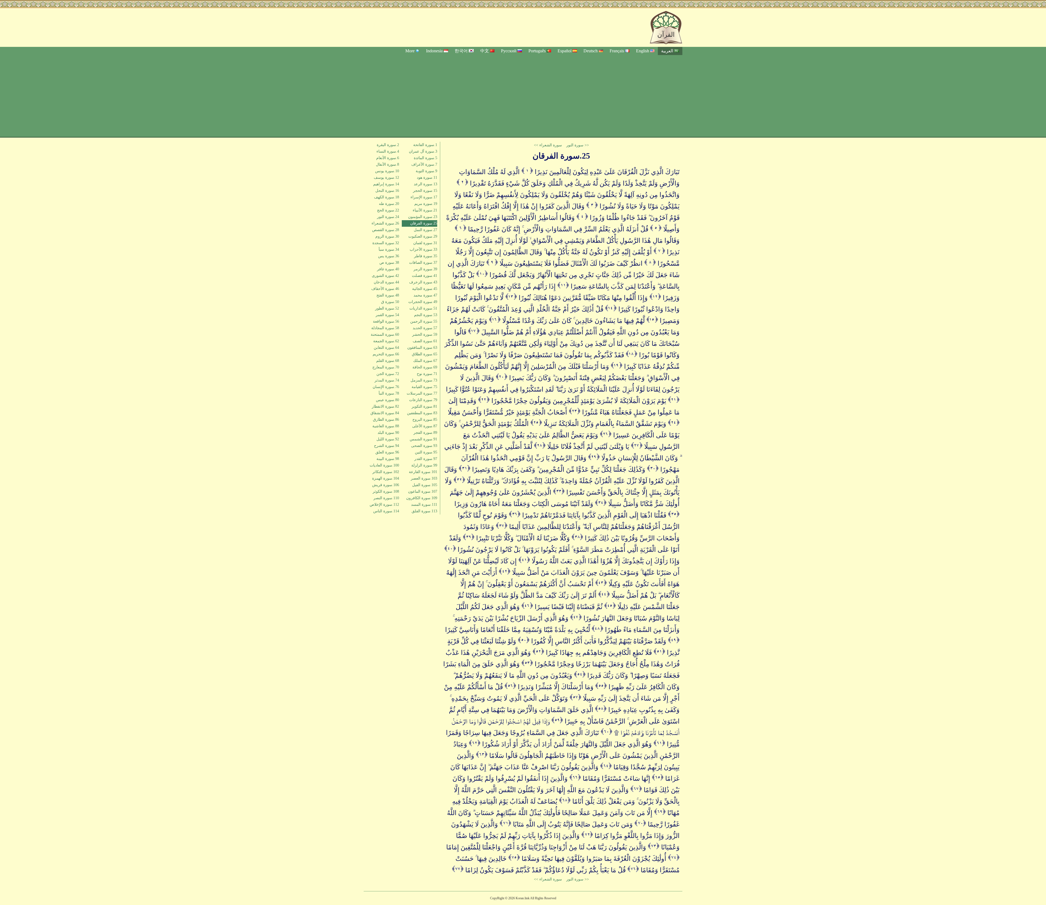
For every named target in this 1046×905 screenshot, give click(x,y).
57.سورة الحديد (425, 328)
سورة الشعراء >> (548, 145)
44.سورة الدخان (386, 282)
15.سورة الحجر (425, 191)
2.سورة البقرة (388, 145)
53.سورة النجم (425, 315)
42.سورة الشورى (385, 276)
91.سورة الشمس (423, 439)
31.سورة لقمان (425, 243)
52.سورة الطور (387, 308)
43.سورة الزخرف (423, 282)
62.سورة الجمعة (386, 341)
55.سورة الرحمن (423, 321)
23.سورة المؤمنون (422, 217)
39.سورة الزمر (425, 269)
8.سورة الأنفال (387, 164)
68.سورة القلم (387, 361)
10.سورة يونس (387, 171)
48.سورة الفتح (387, 295)
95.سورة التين (426, 452)
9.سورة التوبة (426, 171)
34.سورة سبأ (389, 249)
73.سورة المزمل (424, 380)
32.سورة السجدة (385, 243)
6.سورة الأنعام (387, 158)
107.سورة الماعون (422, 491)
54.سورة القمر (387, 315)
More (410, 51)
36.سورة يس (388, 256)
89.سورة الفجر (425, 433)
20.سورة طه (389, 204)
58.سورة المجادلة (385, 328)
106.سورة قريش (385, 485)
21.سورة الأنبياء (425, 210)
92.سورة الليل (387, 439)
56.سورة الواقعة (386, 321)
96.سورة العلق (387, 452)
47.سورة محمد (425, 295)
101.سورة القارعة (423, 472)
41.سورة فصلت (424, 276)
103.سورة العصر (424, 478)
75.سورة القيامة (424, 387)
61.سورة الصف (425, 341)
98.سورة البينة (387, 459)
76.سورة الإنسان (386, 387)
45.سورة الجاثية (424, 289)
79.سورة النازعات (423, 400)
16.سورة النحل (387, 191)
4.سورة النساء (387, 151)
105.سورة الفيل (424, 485)
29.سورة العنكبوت (422, 236)
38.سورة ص (389, 263)
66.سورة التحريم (386, 354)
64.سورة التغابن (386, 348)
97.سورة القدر (425, 459)
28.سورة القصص (385, 230)
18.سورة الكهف (386, 197)
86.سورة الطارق (386, 419)
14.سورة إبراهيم (386, 184)
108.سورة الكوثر (386, 491)
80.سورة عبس (387, 400)
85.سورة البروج (424, 419)
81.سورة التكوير (424, 406)
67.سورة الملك (425, 361)
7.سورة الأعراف (424, 164)
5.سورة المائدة (425, 158)
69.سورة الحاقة (424, 367)
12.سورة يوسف (386, 177)
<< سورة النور (577, 145)
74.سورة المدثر (387, 380)
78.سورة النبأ (389, 393)
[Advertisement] (523, 96)
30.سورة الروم (387, 236)
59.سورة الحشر (424, 334)
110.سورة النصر (386, 498)
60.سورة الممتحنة (385, 334)
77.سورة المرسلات (422, 393)
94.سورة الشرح (386, 446)
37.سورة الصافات (423, 263)
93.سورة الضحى (424, 446)
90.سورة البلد (388, 433)
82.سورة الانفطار (385, 406)
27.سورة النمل (425, 230)
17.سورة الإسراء (424, 197)
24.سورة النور (388, 217)
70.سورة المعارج (385, 367)
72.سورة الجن (387, 374)
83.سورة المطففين (422, 413)
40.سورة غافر (388, 269)
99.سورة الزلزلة (424, 465)
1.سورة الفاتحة (425, 145)
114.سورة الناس (386, 511)
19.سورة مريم (425, 204)
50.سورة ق (390, 302)
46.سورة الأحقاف (385, 289)
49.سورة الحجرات (422, 302)
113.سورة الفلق (424, 511)
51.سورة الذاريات (423, 308)
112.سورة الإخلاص (384, 505)
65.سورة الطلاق (424, 354)
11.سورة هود (427, 177)
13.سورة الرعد (425, 184)
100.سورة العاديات (384, 465)
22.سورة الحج (388, 210)
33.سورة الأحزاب (423, 249)
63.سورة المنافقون (422, 348)
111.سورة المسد (424, 505)
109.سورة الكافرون (421, 498)
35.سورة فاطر (425, 256)
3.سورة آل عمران (423, 151)
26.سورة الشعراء (385, 223)
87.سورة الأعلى (424, 426)
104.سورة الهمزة (385, 478)
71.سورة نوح (427, 374)
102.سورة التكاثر (385, 472)
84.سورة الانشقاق (384, 413)
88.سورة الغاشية (385, 426)
